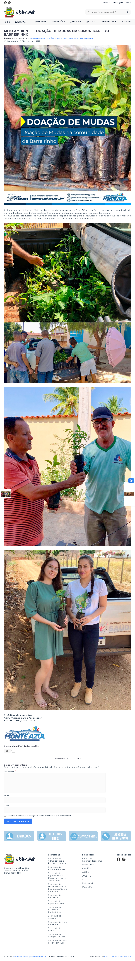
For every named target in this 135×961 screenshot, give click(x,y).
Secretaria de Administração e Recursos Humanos (58, 860)
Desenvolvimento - (104, 956)
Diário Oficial (88, 864)
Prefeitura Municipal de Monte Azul (19, 12)
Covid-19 (86, 868)
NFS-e (128, 3)
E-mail (7, 806)
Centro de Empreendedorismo (92, 859)
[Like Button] (7, 751)
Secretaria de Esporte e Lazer (56, 902)
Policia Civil (87, 883)
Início (7, 22)
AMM (85, 879)
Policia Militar (88, 887)
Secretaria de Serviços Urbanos (56, 935)
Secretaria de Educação (54, 896)
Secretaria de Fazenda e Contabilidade (55, 909)
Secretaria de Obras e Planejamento (58, 941)
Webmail (107, 3)
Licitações (119, 3)
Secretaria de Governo (54, 917)
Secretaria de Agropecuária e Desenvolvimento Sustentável (57, 877)
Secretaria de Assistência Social (56, 868)
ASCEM (86, 872)
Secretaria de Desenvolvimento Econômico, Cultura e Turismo (57, 888)
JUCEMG (86, 876)
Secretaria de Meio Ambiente (57, 923)
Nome (7, 796)
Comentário (10, 771)
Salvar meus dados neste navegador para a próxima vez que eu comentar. (38, 816)
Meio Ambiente (20, 38)
